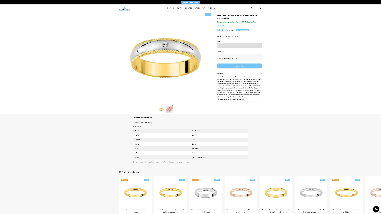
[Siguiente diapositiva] (260, 198)
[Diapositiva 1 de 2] (161, 109)
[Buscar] (251, 8)
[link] (170, 8)
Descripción (220, 73)
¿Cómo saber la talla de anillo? (227, 36)
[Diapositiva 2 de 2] (169, 109)
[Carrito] (260, 8)
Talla (218, 41)
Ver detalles (220, 25)
